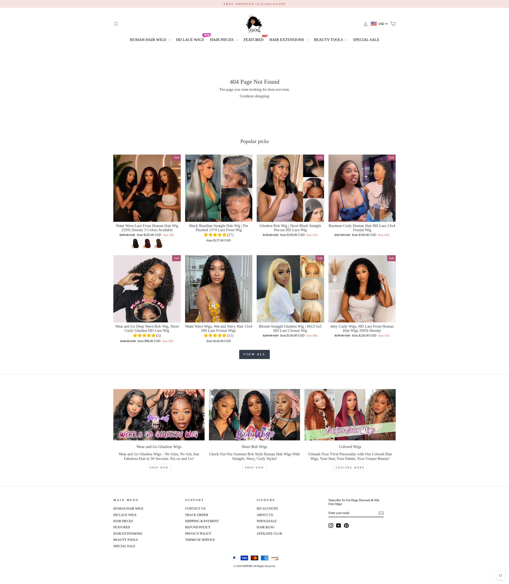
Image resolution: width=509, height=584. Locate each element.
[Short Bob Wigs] (254, 414)
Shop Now (158, 467)
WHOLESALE (267, 521)
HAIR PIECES (222, 39)
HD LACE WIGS (190, 39)
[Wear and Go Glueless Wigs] (159, 414)
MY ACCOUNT (267, 508)
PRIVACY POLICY (198, 533)
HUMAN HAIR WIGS (148, 39)
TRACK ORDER (196, 515)
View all (254, 354)
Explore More (350, 467)
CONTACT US (195, 508)
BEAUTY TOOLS (329, 39)
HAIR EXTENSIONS (287, 39)
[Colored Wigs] (350, 414)
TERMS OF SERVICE (200, 539)
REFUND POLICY (198, 527)
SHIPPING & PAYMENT (202, 521)
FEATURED (253, 39)
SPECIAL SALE (366, 39)
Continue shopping (254, 96)
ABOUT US (265, 515)
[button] (215, 235)
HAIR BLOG (265, 527)
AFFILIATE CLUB (269, 533)
